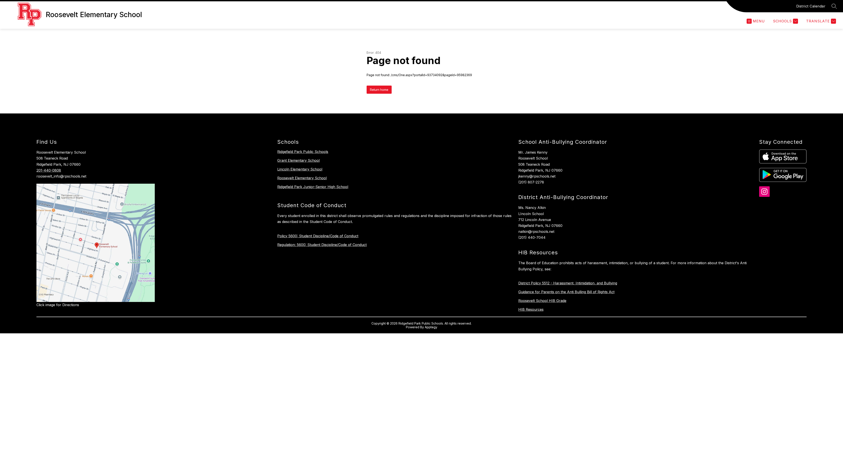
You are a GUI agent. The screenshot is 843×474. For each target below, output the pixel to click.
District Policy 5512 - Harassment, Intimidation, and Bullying (567, 283)
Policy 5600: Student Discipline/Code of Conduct (317, 236)
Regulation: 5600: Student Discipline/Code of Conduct (322, 244)
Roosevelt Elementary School (302, 178)
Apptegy (431, 327)
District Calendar (811, 6)
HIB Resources (531, 309)
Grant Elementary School (298, 160)
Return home (379, 90)
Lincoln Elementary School (299, 169)
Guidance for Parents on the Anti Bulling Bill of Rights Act (566, 292)
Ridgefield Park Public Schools (302, 151)
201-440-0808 (48, 170)
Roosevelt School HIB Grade (542, 300)
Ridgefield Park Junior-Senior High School (312, 187)
